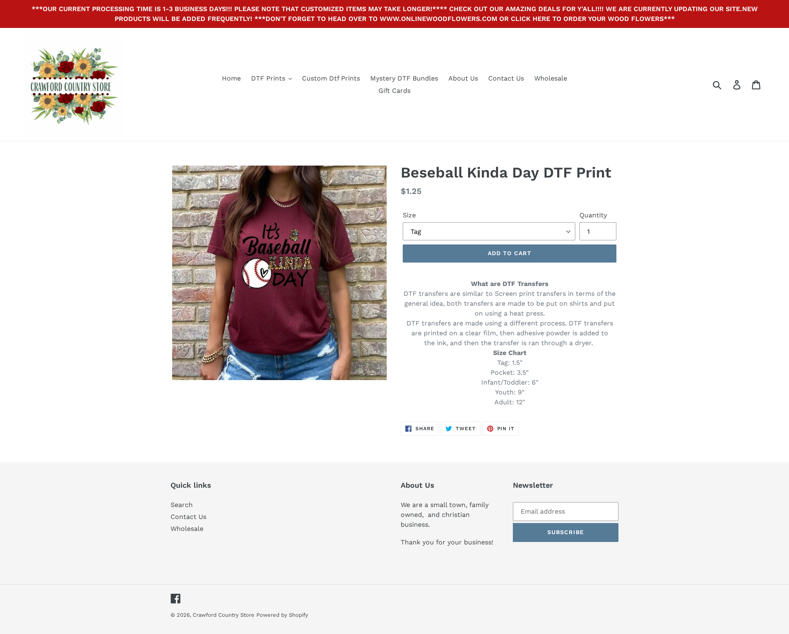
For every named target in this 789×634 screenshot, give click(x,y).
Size (409, 215)
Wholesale (187, 529)
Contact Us (188, 517)
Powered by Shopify (282, 615)
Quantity (593, 215)
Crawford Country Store (223, 615)
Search (182, 505)
